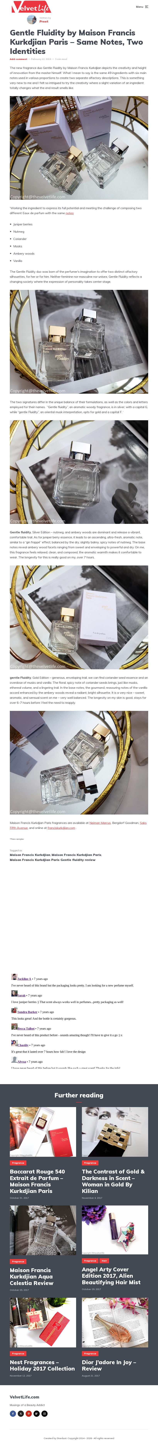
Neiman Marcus (100, 823)
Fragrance (18, 1163)
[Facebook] (13, 1414)
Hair (104, 1260)
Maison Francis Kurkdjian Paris (76, 855)
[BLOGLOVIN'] (37, 1414)
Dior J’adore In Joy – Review (109, 1365)
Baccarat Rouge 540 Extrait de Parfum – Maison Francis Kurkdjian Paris (37, 1181)
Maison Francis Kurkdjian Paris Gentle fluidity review (52, 860)
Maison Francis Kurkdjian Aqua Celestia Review (31, 1276)
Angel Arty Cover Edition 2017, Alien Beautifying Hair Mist (111, 1276)
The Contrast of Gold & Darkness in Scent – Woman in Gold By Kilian (113, 1181)
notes (70, 213)
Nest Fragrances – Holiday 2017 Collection (42, 1365)
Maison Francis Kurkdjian (30, 855)
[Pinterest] (29, 1414)
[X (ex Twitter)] (21, 1414)
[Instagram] (44, 1414)
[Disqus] (79, 915)
